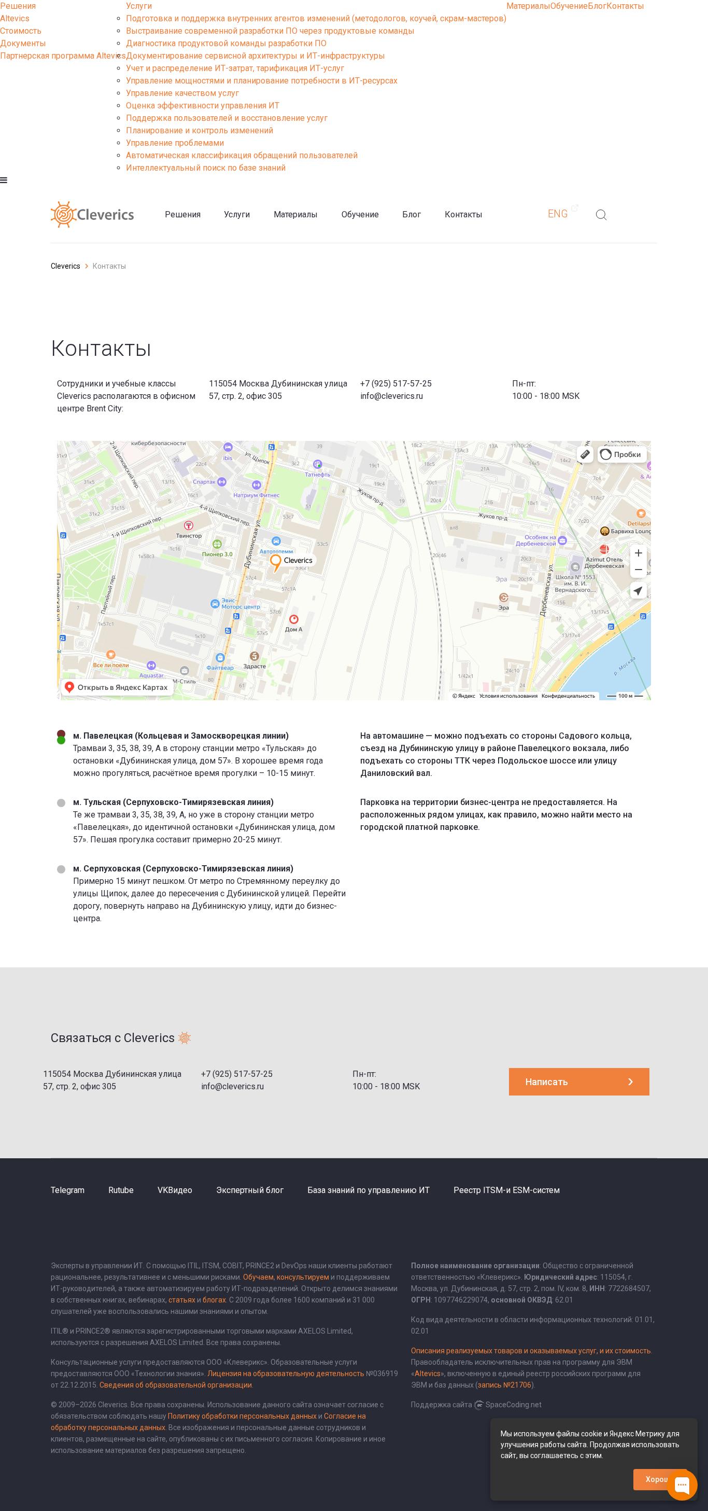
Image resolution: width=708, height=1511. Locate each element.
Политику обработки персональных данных (242, 1416)
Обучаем (258, 1277)
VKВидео (175, 1190)
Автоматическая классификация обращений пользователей (242, 155)
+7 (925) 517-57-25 (396, 384)
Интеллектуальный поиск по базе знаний (206, 168)
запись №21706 (504, 1385)
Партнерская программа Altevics (63, 56)
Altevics (15, 18)
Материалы (528, 6)
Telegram (67, 1190)
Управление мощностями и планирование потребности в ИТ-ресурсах (262, 81)
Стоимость (20, 31)
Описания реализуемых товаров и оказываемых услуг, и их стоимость (531, 1351)
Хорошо (660, 1479)
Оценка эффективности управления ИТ (202, 105)
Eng (558, 213)
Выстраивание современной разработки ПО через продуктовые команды (270, 31)
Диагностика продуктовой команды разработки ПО (226, 43)
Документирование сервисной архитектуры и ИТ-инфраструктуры (255, 56)
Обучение (569, 6)
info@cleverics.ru (391, 396)
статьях (181, 1300)
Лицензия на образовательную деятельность (285, 1373)
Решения (18, 6)
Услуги (139, 6)
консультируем (303, 1277)
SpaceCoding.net (514, 1405)
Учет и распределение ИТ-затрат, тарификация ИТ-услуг (235, 68)
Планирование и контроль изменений (199, 130)
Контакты (625, 6)
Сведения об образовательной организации (176, 1385)
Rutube (121, 1190)
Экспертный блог (250, 1190)
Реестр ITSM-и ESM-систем (507, 1190)
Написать (547, 1081)
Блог (597, 6)
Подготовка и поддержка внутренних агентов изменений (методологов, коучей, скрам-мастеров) (316, 18)
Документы (23, 43)
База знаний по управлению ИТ (368, 1190)
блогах (214, 1300)
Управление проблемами (175, 143)
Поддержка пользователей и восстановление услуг (227, 118)
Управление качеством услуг (182, 93)
